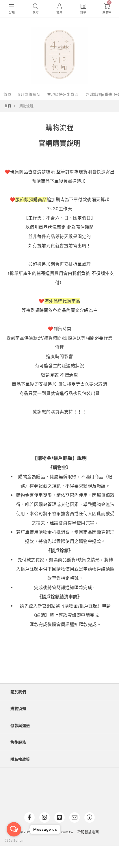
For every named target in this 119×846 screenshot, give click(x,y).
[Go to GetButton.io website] (14, 840)
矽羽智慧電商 (88, 832)
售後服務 (18, 742)
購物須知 (18, 708)
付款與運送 (20, 725)
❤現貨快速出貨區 (62, 94)
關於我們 (18, 691)
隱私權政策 (20, 759)
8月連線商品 (29, 94)
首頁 (7, 94)
